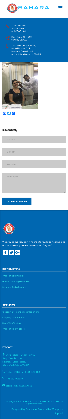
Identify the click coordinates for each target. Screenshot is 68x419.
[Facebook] (5, 252)
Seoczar (30, 409)
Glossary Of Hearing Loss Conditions (20, 312)
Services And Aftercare (14, 287)
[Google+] (17, 252)
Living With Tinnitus (11, 323)
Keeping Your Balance (13, 317)
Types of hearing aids (13, 276)
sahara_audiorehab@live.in (19, 385)
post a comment (19, 201)
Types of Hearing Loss (13, 329)
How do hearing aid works (15, 281)
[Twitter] (11, 252)
